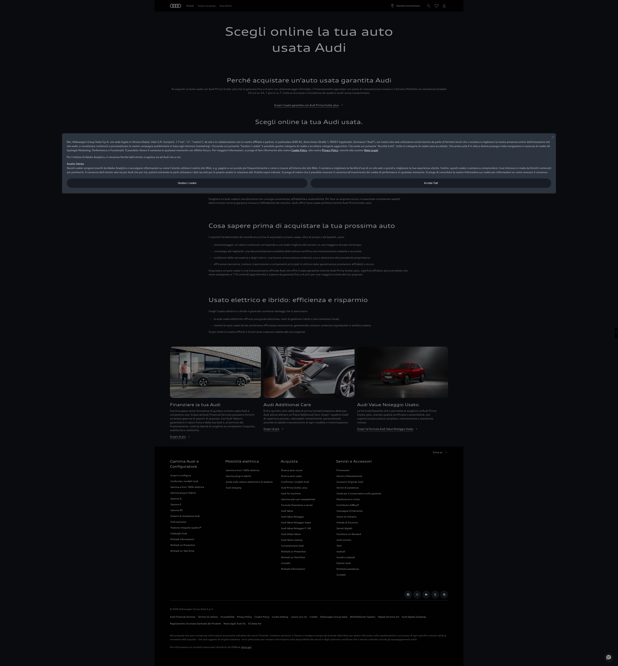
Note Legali (371, 150)
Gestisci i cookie (187, 183)
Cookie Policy (299, 150)
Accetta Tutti (431, 183)
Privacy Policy (330, 150)
